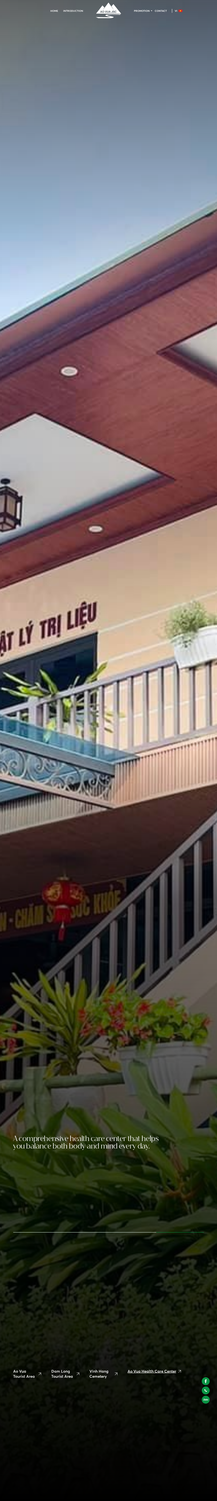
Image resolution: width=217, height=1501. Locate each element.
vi (176, 10)
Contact (161, 10)
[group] (27, 1374)
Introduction (73, 10)
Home (54, 10)
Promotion (142, 10)
